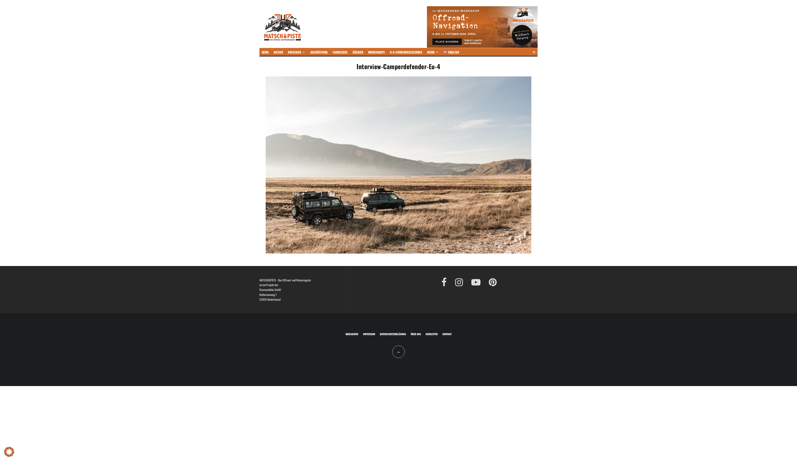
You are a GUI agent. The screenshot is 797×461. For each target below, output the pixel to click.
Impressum (369, 334)
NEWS (265, 52)
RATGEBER (294, 52)
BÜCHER (358, 52)
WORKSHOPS (376, 52)
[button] (9, 452)
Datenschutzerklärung (393, 334)
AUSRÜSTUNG (319, 52)
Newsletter (432, 334)
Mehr (431, 52)
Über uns (416, 334)
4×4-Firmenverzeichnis (406, 52)
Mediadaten (352, 334)
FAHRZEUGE (340, 52)
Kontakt (447, 334)
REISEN (278, 52)
